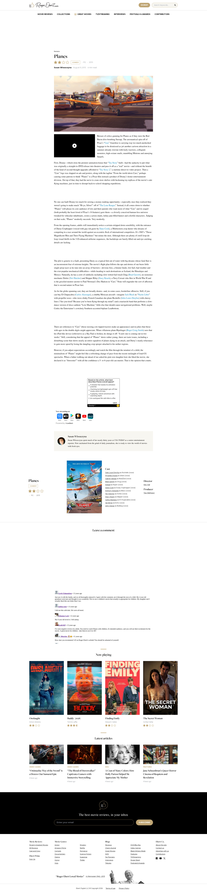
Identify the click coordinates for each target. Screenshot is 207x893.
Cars (107, 142)
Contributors (162, 14)
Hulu (56, 863)
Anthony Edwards (112, 491)
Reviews (57, 51)
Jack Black (129, 294)
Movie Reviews (45, 14)
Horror (57, 860)
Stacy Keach (104, 278)
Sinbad (107, 485)
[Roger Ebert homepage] (43, 5)
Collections (63, 14)
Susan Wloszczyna (62, 68)
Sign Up (32, 859)
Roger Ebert (135, 860)
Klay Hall (147, 485)
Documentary (60, 854)
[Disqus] (103, 617)
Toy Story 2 (105, 169)
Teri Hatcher (75, 278)
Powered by (60, 423)
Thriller (82, 860)
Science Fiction (85, 854)
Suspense (83, 857)
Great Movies (84, 14)
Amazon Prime (60, 848)
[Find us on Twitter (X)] (164, 858)
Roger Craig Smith (135, 330)
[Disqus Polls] (103, 563)
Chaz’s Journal (110, 848)
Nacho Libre (143, 294)
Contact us (160, 848)
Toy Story (113, 162)
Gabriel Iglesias (110, 479)
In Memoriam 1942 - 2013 (95, 876)
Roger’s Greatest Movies (38, 845)
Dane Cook (104, 228)
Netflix (82, 848)
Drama (57, 857)
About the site (161, 845)
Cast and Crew (34, 851)
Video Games (136, 848)
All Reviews (33, 848)
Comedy (75, 62)
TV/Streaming (103, 14)
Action (57, 845)
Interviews (119, 14)
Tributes (108, 863)
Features (134, 854)
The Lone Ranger (107, 205)
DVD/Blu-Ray (136, 845)
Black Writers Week (138, 851)
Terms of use (110, 888)
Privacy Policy (124, 888)
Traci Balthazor (149, 493)
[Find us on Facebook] (157, 858)
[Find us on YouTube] (160, 858)
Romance (83, 851)
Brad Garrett (134, 274)
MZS (107, 854)
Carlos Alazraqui (82, 294)
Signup (144, 5)
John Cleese (109, 506)
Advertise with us (162, 851)
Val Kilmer (109, 503)
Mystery (83, 845)
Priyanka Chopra (111, 476)
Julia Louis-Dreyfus (130, 297)
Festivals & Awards (140, 14)
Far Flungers (110, 857)
